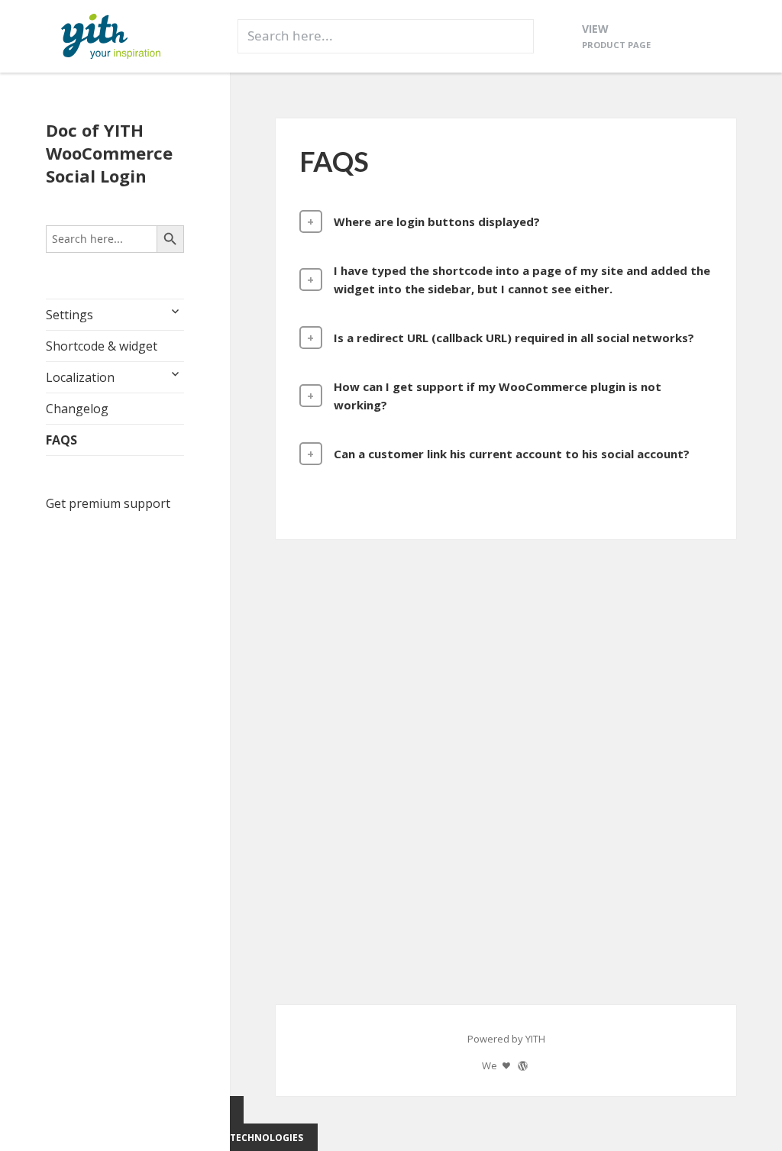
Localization (80, 377)
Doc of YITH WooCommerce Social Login (109, 152)
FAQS (61, 440)
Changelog (77, 408)
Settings (69, 314)
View (616, 35)
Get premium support (108, 503)
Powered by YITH (506, 1039)
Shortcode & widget (101, 346)
